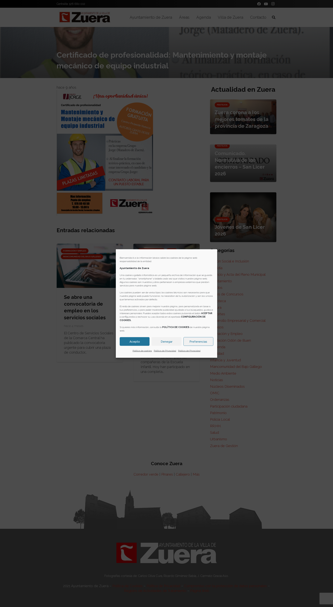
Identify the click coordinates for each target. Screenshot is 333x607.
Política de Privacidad (165, 350)
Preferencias (198, 341)
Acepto (135, 341)
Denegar (166, 341)
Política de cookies (142, 350)
